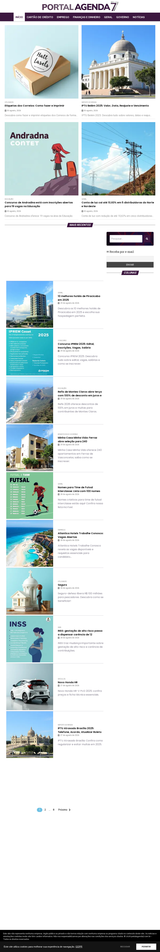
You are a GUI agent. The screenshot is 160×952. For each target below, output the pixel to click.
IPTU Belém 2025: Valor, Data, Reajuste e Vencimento (115, 105)
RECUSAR (125, 947)
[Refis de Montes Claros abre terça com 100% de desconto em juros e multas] (29, 400)
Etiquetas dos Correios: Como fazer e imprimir (34, 105)
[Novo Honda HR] (29, 686)
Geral (108, 17)
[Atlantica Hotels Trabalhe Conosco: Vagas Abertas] (29, 543)
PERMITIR (146, 947)
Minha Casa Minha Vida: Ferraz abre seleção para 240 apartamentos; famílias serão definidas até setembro (77, 439)
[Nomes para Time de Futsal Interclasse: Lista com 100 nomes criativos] (29, 495)
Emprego (63, 17)
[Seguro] (29, 591)
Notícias (139, 17)
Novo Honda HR (68, 682)
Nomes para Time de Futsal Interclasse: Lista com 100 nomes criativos (79, 489)
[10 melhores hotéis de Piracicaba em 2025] (29, 304)
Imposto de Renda (89, 102)
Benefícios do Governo (68, 434)
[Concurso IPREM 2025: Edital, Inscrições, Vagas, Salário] (29, 352)
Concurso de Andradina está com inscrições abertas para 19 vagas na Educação (39, 204)
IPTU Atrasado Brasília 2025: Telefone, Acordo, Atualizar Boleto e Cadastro (80, 730)
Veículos (61, 679)
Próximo (62, 809)
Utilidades (9, 102)
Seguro (62, 585)
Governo (122, 17)
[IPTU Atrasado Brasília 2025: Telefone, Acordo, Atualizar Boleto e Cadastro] (29, 734)
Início (19, 17)
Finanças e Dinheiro (86, 17)
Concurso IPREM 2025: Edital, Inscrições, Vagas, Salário (76, 345)
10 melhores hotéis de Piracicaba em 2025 (79, 298)
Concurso (62, 340)
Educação (9, 199)
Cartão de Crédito (40, 17)
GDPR (78, 946)
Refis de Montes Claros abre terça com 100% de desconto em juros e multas (80, 393)
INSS (59, 627)
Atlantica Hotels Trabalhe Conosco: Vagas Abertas (80, 535)
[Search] (147, 238)
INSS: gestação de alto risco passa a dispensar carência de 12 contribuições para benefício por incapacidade (80, 632)
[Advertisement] (54, 253)
